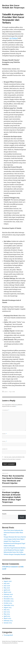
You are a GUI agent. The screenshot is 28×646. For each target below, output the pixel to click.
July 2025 (6, 609)
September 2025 (9, 605)
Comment (5, 410)
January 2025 (8, 623)
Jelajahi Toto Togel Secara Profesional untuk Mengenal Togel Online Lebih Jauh (14, 543)
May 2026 (7, 588)
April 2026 (7, 590)
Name (4, 433)
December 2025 (8, 599)
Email (4, 441)
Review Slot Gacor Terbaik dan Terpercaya (13, 6)
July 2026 (7, 583)
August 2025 (8, 607)
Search (4, 514)
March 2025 (7, 618)
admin (6, 391)
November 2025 (9, 601)
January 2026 (8, 596)
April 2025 (7, 616)
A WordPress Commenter (10, 566)
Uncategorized (8, 635)
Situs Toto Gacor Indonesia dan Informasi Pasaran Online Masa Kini (13, 532)
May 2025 (7, 614)
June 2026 (7, 585)
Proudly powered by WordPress (10, 643)
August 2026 (8, 581)
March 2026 (7, 592)
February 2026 (8, 594)
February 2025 (8, 620)
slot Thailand (13, 38)
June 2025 (7, 612)
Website (4, 449)
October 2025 (8, 603)
